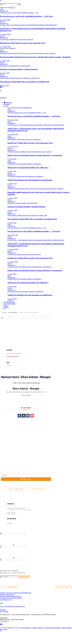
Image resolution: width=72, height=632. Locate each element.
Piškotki (40, 628)
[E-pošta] (32, 416)
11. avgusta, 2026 (5, 46)
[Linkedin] (28, 416)
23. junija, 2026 (12, 183)
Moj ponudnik (4, 611)
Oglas (1, 9)
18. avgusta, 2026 (5, 20)
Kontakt (34, 628)
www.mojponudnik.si (24, 628)
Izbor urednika (23, 107)
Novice (2, 21)
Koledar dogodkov (12, 312)
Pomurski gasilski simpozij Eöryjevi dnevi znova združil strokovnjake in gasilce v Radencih (35, 57)
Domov (4, 312)
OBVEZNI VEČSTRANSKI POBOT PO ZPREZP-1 (28, 168)
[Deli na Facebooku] (19, 416)
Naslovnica (3, 97)
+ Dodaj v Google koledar (15, 489)
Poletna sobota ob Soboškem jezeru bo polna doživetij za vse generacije (35, 155)
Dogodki (9, 523)
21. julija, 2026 (12, 171)
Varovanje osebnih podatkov (52, 628)
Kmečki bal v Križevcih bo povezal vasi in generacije (22, 43)
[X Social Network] (24, 416)
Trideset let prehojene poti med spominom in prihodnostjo (30, 180)
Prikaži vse (12, 7)
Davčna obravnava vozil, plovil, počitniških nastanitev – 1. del (26, 16)
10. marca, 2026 (5, 73)
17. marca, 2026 (5, 60)
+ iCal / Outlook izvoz (37, 489)
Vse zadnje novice (13, 107)
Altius (5, 629)
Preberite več (4, 11)
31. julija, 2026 (12, 159)
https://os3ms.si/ (11, 514)
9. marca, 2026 (4, 85)
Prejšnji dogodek (11, 587)
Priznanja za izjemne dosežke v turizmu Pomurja (19, 69)
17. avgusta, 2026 (5, 34)
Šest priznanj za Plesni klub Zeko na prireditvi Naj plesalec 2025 (25, 82)
